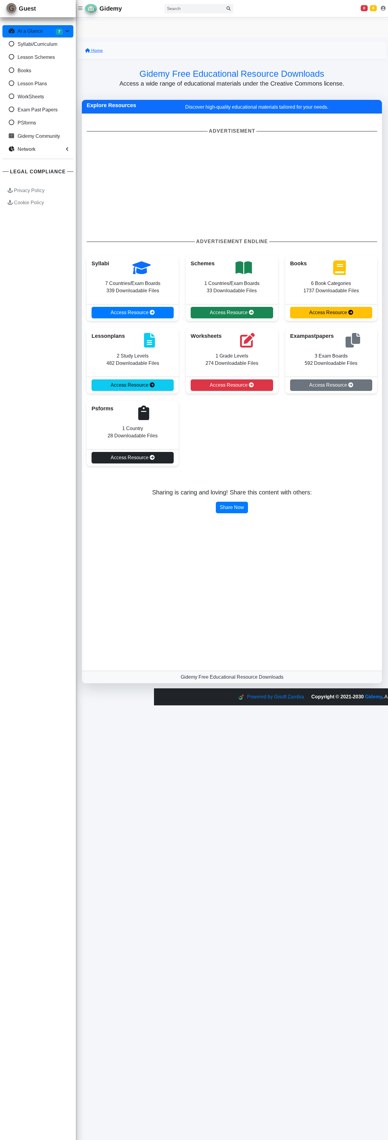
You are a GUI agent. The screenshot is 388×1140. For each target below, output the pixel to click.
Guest (27, 8)
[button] (80, 8)
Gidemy (373, 696)
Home (96, 50)
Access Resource (130, 312)
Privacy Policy (29, 190)
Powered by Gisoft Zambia (275, 696)
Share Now (232, 507)
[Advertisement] (232, 186)
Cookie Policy (28, 202)
